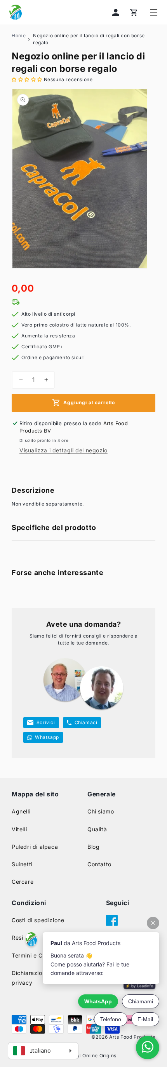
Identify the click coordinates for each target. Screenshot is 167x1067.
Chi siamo (100, 811)
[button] (153, 12)
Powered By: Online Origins (83, 1055)
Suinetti (22, 864)
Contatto (99, 864)
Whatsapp (47, 737)
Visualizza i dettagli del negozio (63, 450)
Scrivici (46, 722)
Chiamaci (86, 722)
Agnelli (21, 811)
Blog (93, 846)
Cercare (22, 881)
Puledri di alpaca (35, 846)
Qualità (97, 829)
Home (19, 35)
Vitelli (19, 829)
